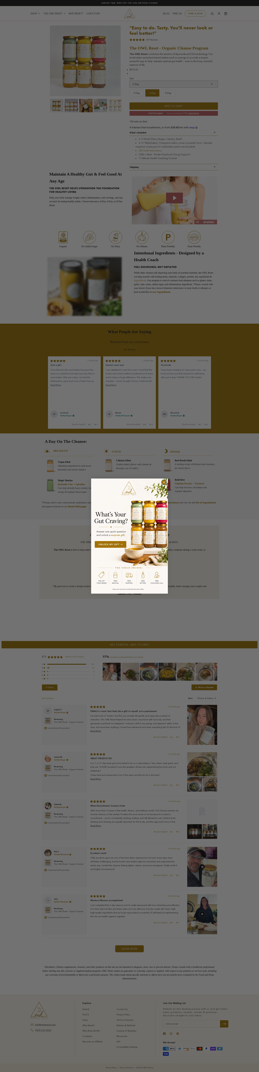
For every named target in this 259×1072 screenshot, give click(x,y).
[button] (129, 536)
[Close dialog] (164, 482)
